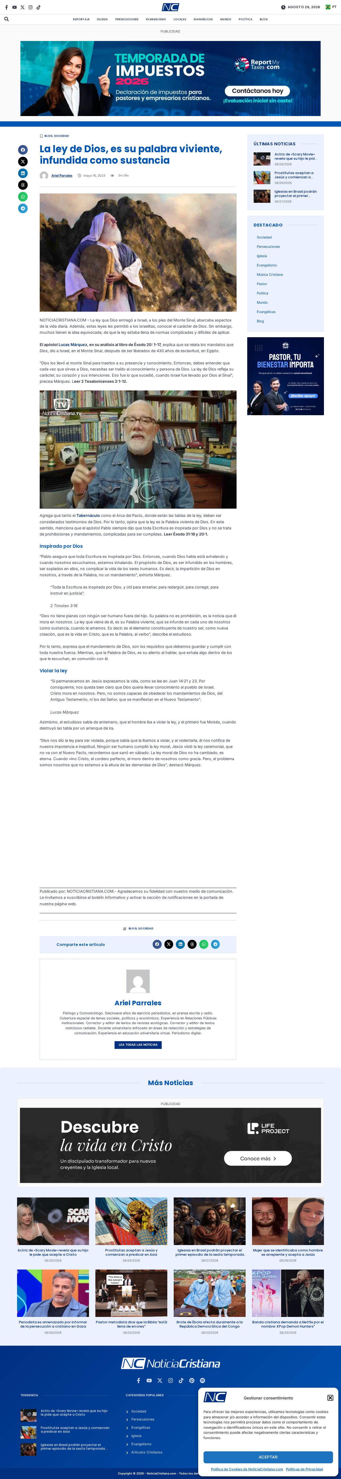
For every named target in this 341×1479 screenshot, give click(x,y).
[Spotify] (202, 1380)
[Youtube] (14, 7)
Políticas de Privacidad (304, 1469)
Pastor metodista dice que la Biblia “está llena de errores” (131, 1324)
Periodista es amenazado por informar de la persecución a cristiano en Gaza (53, 1324)
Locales (180, 19)
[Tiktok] (38, 7)
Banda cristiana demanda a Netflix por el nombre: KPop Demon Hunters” (288, 1324)
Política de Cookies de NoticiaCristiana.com (247, 1469)
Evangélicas (203, 19)
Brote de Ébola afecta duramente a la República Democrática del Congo (210, 1324)
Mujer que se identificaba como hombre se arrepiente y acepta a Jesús (288, 1252)
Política (245, 19)
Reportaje (81, 19)
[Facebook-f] (6, 7)
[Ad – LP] (170, 1181)
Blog (264, 19)
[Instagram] (30, 7)
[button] (330, 1397)
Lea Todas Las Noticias (138, 1045)
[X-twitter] (22, 7)
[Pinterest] (191, 1380)
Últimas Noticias (274, 144)
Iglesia (102, 19)
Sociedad (61, 136)
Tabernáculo (88, 515)
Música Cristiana (270, 275)
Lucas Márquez (73, 344)
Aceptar (268, 1457)
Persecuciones (127, 19)
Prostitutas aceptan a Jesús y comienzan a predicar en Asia (294, 177)
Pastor (262, 284)
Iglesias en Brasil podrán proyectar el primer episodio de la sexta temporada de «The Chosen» (210, 1254)
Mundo (225, 19)
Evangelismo (156, 19)
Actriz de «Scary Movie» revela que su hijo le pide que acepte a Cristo (296, 158)
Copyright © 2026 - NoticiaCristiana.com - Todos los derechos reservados (170, 1473)
